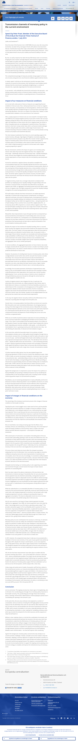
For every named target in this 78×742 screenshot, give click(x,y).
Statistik (36, 8)
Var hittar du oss (19, 710)
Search (69, 2)
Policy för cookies (52, 705)
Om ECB (59, 5)
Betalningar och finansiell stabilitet (25, 8)
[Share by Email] (71, 18)
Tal (20, 11)
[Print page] (52, 18)
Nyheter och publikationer (58, 8)
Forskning (48, 8)
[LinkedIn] (61, 718)
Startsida (4, 11)
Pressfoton (17, 706)
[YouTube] (67, 718)
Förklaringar (18, 704)
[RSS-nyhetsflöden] (74, 718)
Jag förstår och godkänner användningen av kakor (20, 738)
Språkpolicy (50, 709)
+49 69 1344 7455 (49, 685)
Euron (42, 8)
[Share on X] (59, 18)
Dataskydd (50, 700)
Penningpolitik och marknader (10, 8)
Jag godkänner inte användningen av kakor (57, 738)
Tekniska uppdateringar (37, 703)
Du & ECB (65, 5)
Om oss (17, 700)
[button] (72, 2)
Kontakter (17, 708)
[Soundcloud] (71, 718)
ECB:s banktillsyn (69, 8)
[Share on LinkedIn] (67, 18)
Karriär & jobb (71, 5)
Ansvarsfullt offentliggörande (38, 705)
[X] (58, 718)
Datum (24, 11)
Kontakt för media (12, 687)
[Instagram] (64, 718)
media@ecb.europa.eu (51, 687)
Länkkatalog (6, 713)
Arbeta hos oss (18, 702)
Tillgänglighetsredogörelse (54, 707)
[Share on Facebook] (63, 18)
